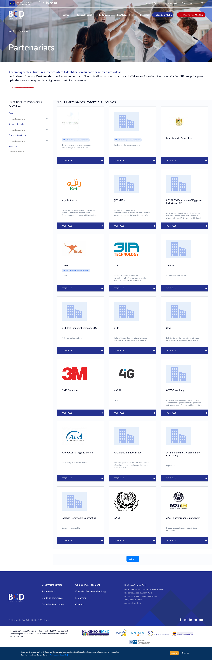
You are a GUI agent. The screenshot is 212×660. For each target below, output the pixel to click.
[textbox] (30, 119)
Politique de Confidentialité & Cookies (29, 620)
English (156, 3)
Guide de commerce (52, 597)
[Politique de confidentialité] (59, 655)
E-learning (144, 15)
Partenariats (104, 15)
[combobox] (29, 119)
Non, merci (185, 653)
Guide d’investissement (87, 584)
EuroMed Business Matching (191, 15)
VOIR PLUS (67, 160)
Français (148, 3)
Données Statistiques (53, 604)
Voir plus (132, 559)
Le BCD (66, 15)
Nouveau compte (171, 3)
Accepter (174, 653)
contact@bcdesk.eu (132, 603)
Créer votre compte (52, 584)
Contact (79, 604)
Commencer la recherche (23, 87)
